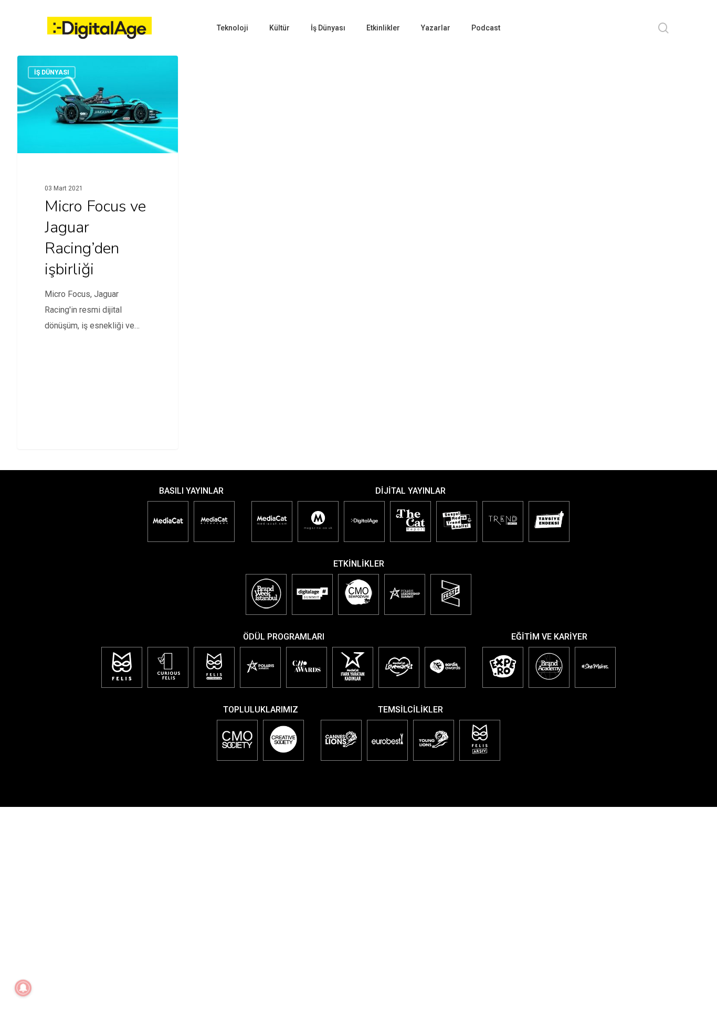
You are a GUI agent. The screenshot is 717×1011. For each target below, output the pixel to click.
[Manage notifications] (23, 988)
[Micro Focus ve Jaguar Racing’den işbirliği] (97, 208)
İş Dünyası (51, 72)
